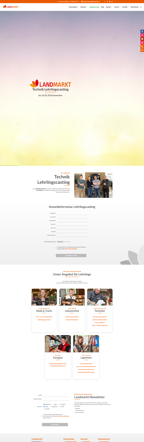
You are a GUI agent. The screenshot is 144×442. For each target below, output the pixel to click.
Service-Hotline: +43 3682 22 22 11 (69, 1)
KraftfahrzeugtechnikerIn (100, 317)
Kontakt (124, 7)
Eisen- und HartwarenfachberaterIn (86, 366)
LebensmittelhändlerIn (72, 319)
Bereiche (83, 7)
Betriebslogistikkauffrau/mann (57, 363)
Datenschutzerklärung (71, 249)
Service (116, 7)
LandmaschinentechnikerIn (99, 319)
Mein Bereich (135, 7)
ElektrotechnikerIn (100, 322)
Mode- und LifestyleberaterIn (44, 317)
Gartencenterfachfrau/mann (86, 369)
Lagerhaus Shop (94, 7)
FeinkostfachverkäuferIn (72, 317)
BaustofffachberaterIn (86, 363)
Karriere (108, 7)
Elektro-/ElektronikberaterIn (100, 325)
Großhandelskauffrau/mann (58, 366)
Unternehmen (73, 7)
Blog (102, 7)
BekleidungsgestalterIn (44, 319)
